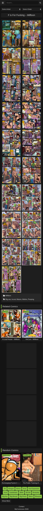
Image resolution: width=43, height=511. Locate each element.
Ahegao (11, 488)
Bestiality (36, 492)
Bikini (31, 496)
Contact (21, 506)
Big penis (23, 496)
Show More (6, 501)
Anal (24, 488)
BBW (21, 492)
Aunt (5, 492)
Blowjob (38, 496)
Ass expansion (33, 488)
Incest (14, 299)
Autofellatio (13, 492)
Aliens (18, 488)
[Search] (40, 3)
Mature (19, 299)
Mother (24, 299)
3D (5, 488)
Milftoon (8, 295)
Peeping (31, 299)
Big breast (13, 496)
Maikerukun (6, 455)
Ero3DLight (27, 455)
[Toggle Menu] (2, 3)
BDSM (28, 492)
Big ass (8, 299)
